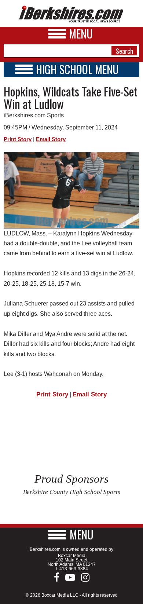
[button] (71, 534)
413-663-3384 (73, 568)
